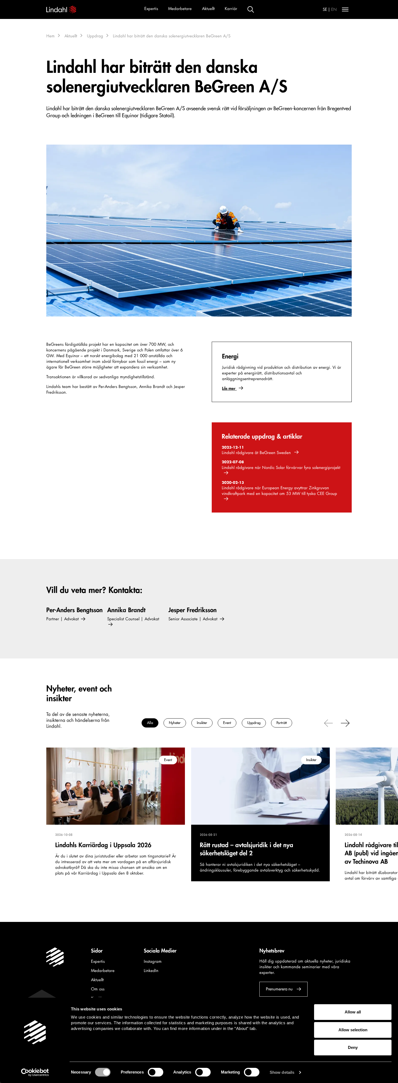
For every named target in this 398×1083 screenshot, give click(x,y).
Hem (50, 36)
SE (325, 10)
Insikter (202, 723)
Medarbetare (180, 9)
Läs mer (229, 389)
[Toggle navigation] (345, 9)
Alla (150, 723)
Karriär (231, 9)
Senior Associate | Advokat (193, 619)
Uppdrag (95, 36)
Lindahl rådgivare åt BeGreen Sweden (257, 453)
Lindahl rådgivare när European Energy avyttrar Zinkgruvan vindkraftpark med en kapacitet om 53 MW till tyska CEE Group (279, 491)
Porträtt (281, 723)
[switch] (155, 1072)
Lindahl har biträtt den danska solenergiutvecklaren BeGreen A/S (171, 36)
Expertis (151, 9)
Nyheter (175, 723)
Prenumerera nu (279, 989)
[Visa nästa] (345, 722)
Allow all (353, 1012)
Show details (282, 1072)
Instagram (153, 962)
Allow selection (352, 1029)
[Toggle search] (250, 9)
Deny (353, 1047)
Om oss (98, 989)
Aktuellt (208, 9)
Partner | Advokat (63, 619)
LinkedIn (151, 971)
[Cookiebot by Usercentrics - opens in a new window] (35, 1072)
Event (227, 723)
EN (334, 10)
